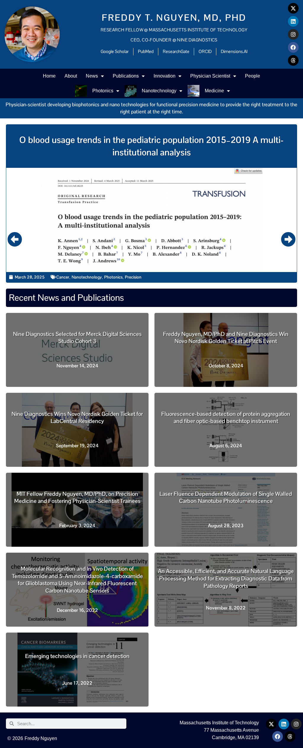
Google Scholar (115, 51)
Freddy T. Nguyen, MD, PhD (174, 17)
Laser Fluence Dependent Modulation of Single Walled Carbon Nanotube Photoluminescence (225, 497)
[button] (14, 239)
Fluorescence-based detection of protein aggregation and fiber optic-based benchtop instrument (225, 417)
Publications (126, 75)
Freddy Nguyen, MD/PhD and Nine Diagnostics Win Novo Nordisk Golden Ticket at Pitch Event (226, 337)
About (71, 75)
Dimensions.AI (234, 51)
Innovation (164, 75)
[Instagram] (293, 34)
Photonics (102, 90)
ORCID (205, 51)
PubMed (146, 51)
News (92, 75)
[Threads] (293, 60)
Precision (133, 277)
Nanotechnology (159, 90)
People (252, 75)
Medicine (214, 90)
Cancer (62, 277)
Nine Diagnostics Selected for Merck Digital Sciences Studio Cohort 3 (77, 337)
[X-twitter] (293, 8)
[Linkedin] (293, 21)
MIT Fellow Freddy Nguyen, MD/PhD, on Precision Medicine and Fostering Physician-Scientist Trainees (77, 497)
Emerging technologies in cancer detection (77, 656)
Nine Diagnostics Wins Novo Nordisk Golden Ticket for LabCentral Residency (77, 417)
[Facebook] (293, 47)
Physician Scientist (210, 75)
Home (49, 75)
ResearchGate (176, 51)
